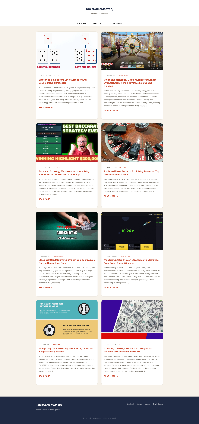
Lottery (103, 23)
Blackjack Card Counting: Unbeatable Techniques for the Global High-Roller (67, 261)
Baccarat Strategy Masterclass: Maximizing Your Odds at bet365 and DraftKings (64, 173)
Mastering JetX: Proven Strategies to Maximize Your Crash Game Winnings (131, 261)
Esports (93, 23)
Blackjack (81, 23)
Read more (44, 107)
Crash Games (116, 23)
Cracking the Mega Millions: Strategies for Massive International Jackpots (128, 350)
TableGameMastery (100, 9)
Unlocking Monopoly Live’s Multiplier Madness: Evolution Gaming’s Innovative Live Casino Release (130, 83)
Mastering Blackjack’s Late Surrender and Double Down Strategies (63, 81)
